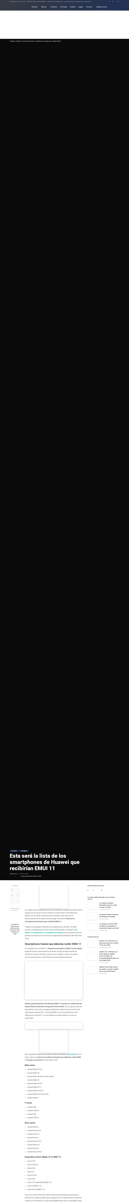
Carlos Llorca (13, 873)
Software (24, 851)
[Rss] (118, 1)
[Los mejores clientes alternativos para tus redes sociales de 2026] (92, 906)
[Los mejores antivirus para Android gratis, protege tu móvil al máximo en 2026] (15, 917)
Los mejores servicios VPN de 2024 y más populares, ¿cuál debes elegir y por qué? (109, 926)
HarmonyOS (71, 1054)
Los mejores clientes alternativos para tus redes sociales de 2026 (108, 905)
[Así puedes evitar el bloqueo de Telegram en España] (92, 916)
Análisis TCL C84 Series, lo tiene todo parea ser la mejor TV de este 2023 (109, 943)
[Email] (19, 876)
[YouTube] (115, 1)
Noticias (14, 851)
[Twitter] (111, 1)
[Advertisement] (64, 25)
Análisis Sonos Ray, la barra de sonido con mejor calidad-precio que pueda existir (109, 969)
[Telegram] (116, 1)
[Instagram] (113, 1)
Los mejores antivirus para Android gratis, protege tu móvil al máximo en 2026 (15, 929)
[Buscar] (118, 7)
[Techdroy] (15, 7)
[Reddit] (15, 876)
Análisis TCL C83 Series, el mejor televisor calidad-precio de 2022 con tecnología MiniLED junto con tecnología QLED (109, 956)
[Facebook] (109, 1)
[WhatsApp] (14, 876)
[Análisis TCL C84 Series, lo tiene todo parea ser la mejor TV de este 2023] (92, 943)
